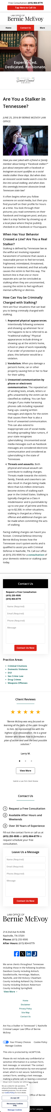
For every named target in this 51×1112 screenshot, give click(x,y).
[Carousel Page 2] (25, 761)
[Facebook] (16, 954)
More (42, 27)
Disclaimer (25, 1004)
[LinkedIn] (28, 954)
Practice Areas (13, 660)
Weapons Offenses (17, 683)
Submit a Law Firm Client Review (25, 781)
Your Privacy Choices (20, 1042)
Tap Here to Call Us (25, 7)
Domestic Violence (18, 669)
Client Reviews (25, 699)
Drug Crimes (14, 679)
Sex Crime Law (15, 676)
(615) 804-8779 (27, 943)
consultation (36, 554)
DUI (10, 672)
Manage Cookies (13, 1045)
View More (25, 770)
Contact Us (25, 27)
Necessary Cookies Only (15, 1104)
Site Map (25, 1012)
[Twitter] (22, 954)
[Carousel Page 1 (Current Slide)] (20, 761)
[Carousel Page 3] (31, 761)
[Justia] (34, 954)
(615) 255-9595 (20, 939)
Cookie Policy (40, 1042)
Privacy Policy (25, 1008)
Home (8, 27)
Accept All (15, 1098)
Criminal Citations (17, 665)
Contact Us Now (25, 647)
